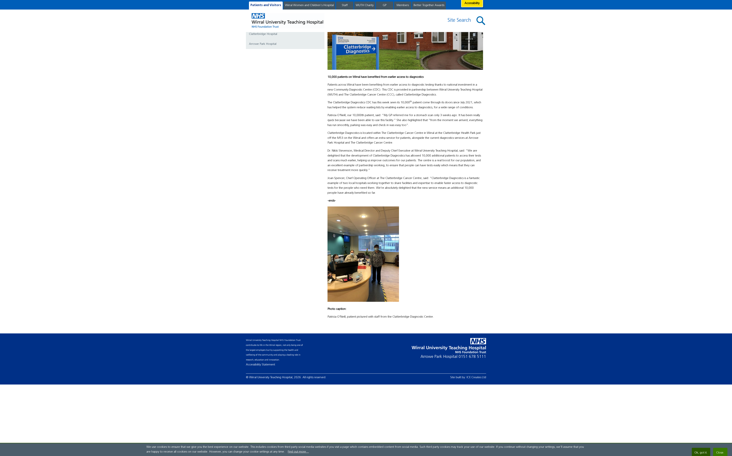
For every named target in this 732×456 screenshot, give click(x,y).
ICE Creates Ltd (476, 377)
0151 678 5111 (472, 357)
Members (402, 5)
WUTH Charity (365, 5)
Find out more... (298, 451)
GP (384, 5)
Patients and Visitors (265, 5)
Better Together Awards (429, 5)
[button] (481, 20)
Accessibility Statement (260, 364)
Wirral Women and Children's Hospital (309, 5)
